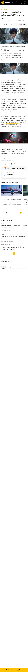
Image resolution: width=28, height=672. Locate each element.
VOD (2, 10)
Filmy (11, 7)
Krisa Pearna (22, 120)
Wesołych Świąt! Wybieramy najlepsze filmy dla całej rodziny (11, 201)
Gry (2, 234)
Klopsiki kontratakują (12, 122)
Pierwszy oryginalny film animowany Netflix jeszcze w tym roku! (20, 7)
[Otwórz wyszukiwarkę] (16, 2)
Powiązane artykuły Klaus (9, 182)
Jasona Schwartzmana (10, 82)
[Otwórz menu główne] (25, 2)
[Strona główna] (2, 7)
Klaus (21, 51)
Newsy (6, 7)
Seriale (7, 245)
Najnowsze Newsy (7, 220)
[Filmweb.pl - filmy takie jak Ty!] (7, 2)
